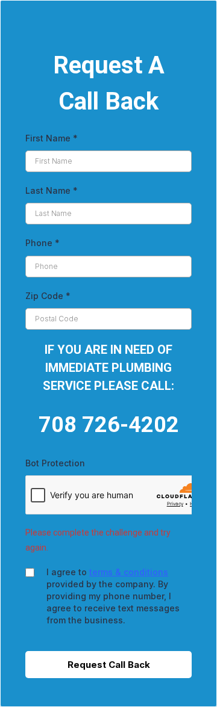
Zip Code (48, 296)
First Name (51, 138)
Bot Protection (55, 463)
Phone (42, 243)
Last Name (51, 190)
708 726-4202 (109, 424)
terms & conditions (128, 572)
